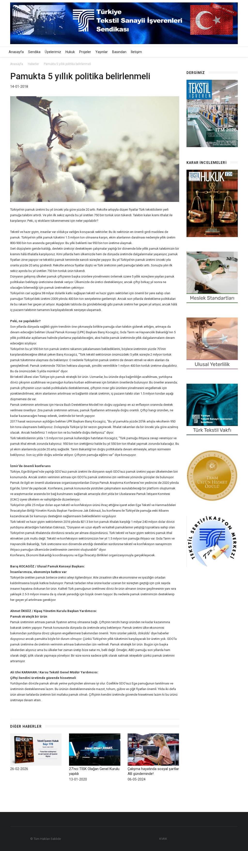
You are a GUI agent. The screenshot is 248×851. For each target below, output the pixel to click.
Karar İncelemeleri (206, 163)
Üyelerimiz (53, 52)
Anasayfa (16, 52)
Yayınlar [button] (101, 52)
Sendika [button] (34, 52)
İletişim (136, 52)
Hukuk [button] (70, 52)
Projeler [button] (85, 52)
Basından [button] (119, 52)
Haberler (33, 64)
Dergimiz (195, 73)
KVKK (163, 839)
